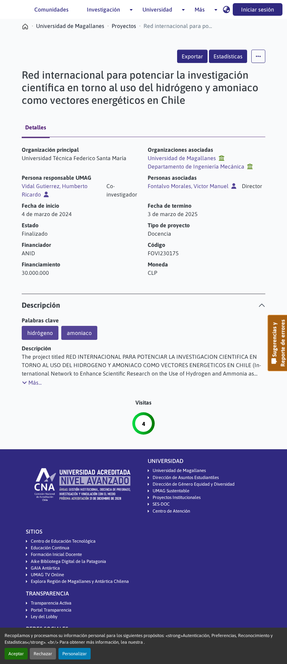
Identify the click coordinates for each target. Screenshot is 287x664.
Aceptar (16, 653)
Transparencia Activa (51, 603)
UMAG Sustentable (171, 490)
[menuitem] (105, 9)
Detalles (35, 127)
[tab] (143, 305)
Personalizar (74, 653)
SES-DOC (161, 504)
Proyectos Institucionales (177, 497)
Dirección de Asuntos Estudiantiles (186, 477)
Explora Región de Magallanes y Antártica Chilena (80, 581)
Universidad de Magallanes (179, 470)
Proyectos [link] (124, 26)
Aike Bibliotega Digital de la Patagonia (68, 561)
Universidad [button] (157, 9)
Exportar (192, 56)
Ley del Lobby (44, 616)
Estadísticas (228, 56)
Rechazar (43, 653)
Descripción (41, 305)
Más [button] (200, 9)
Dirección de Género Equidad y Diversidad (193, 484)
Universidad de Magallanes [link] (70, 26)
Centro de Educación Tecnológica (63, 541)
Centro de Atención (171, 511)
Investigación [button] (103, 9)
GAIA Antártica (45, 568)
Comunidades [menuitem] (51, 9)
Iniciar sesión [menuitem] (257, 9)
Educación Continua (50, 547)
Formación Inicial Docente (56, 554)
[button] (226, 9)
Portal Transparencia (51, 610)
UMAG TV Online (47, 574)
